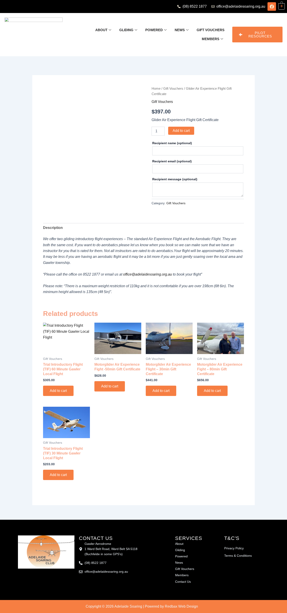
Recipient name (172, 143)
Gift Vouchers (210, 30)
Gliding (126, 30)
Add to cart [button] (58, 391)
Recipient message (174, 179)
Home (156, 88)
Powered (154, 30)
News (180, 30)
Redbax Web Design (181, 606)
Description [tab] (53, 228)
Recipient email (172, 161)
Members (210, 39)
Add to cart (181, 131)
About (101, 30)
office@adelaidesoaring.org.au (147, 274)
